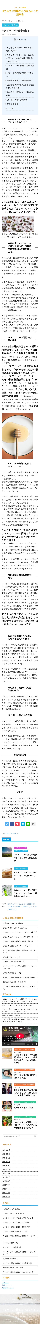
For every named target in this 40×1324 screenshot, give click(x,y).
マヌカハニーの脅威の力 (11, 833)
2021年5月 (6, 1154)
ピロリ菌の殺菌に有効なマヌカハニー (20, 74)
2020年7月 (6, 1177)
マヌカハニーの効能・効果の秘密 (20, 67)
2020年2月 (6, 1197)
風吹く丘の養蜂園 (20, 1317)
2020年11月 (6, 1169)
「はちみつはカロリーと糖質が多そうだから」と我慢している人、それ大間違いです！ (19, 1000)
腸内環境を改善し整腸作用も (19, 80)
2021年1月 (6, 1166)
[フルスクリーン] (36, 1044)
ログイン (5, 1283)
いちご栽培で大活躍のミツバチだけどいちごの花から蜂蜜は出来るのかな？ (19, 1020)
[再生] (4, 1044)
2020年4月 (6, 1189)
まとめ (10, 108)
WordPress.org (7, 1288)
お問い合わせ (15, 1302)
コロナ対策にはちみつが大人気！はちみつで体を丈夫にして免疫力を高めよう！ (19, 1010)
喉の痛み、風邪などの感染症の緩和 (20, 93)
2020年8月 (6, 1173)
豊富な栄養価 (12, 104)
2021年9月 (6, 1150)
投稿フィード (7, 1285)
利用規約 (20, 1304)
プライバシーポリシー (28, 1302)
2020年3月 (6, 1193)
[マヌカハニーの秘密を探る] (23, 824)
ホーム (7, 1300)
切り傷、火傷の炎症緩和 (17, 100)
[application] (20, 1036)
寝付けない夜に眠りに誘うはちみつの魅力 (18, 1005)
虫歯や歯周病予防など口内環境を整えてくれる (20, 86)
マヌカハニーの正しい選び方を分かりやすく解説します (25, 858)
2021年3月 (6, 1162)
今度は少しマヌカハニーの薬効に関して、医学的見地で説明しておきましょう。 (20, 58)
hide (23, 39)
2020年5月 (6, 1185)
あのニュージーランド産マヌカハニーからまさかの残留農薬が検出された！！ (25, 893)
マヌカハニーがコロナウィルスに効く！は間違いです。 (25, 875)
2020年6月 (6, 1181)
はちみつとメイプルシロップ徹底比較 (21, 904)
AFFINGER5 (29, 1321)
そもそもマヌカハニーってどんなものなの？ (19, 49)
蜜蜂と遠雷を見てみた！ (11, 1015)
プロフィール (15, 1300)
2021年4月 (6, 1158)
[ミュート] (32, 1044)
